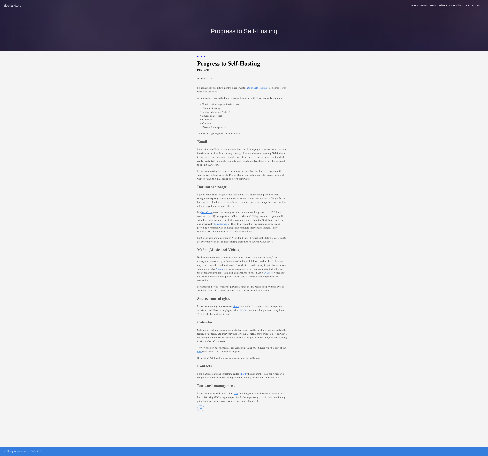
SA (200, 408)
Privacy (443, 5)
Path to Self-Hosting (256, 87)
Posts (433, 5)
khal (199, 351)
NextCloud (206, 212)
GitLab (242, 310)
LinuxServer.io (222, 223)
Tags (466, 5)
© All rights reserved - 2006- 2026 (23, 451)
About (414, 5)
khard (243, 373)
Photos (476, 5)
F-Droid (268, 272)
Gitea (236, 306)
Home (423, 5)
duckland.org (12, 5)
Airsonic (220, 268)
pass (236, 393)
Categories (455, 5)
